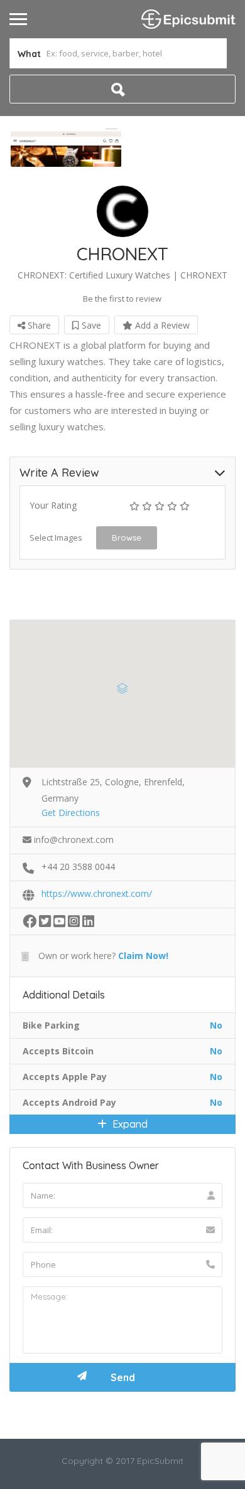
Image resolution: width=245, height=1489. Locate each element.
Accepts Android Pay (69, 1102)
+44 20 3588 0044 (78, 866)
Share (38, 325)
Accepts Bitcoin (58, 1051)
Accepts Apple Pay (65, 1077)
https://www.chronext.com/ (96, 893)
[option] (66, 148)
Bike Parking (51, 1025)
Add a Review (161, 325)
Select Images (56, 537)
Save (90, 325)
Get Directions (70, 813)
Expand (129, 1124)
